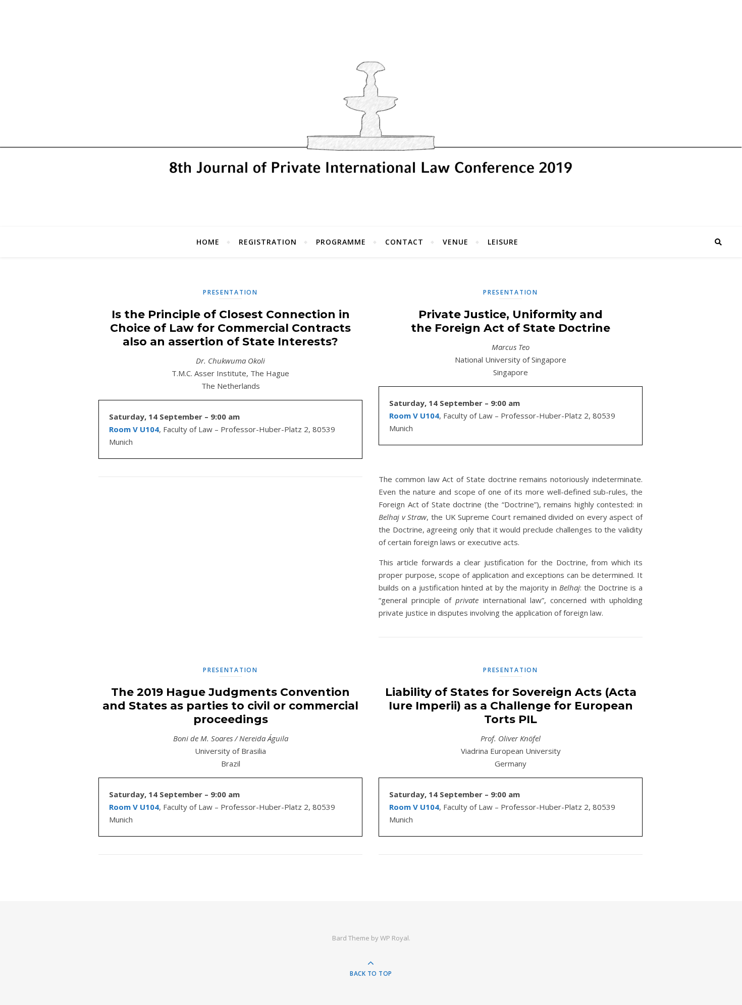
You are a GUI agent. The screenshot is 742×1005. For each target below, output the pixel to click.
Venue (455, 242)
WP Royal (394, 937)
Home (208, 242)
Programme (341, 242)
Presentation (230, 292)
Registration (268, 242)
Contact (404, 242)
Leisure (503, 242)
